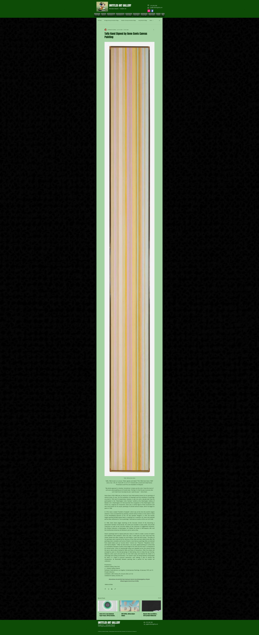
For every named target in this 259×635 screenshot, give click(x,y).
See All (159, 598)
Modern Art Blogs (109, 584)
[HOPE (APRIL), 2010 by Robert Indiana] (129, 605)
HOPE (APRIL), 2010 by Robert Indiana (128, 615)
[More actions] (153, 29)
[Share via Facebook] (105, 589)
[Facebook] (152, 11)
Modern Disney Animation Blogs (128, 20)
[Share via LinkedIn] (111, 589)
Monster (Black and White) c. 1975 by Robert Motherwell (150, 615)
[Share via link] (115, 589)
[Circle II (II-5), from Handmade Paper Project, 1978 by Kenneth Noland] (107, 605)
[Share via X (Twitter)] (108, 589)
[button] (111, 15)
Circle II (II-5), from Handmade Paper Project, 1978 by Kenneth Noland (107, 615)
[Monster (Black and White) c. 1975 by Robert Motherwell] (151, 605)
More (151, 20)
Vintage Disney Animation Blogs (111, 20)
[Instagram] (149, 11)
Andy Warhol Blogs (142, 20)
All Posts (100, 20)
